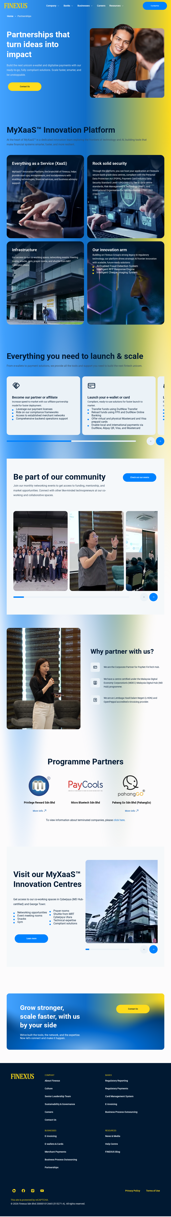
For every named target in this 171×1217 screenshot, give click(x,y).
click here (119, 820)
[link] (132, 1191)
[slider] (85, 441)
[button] (16, 386)
